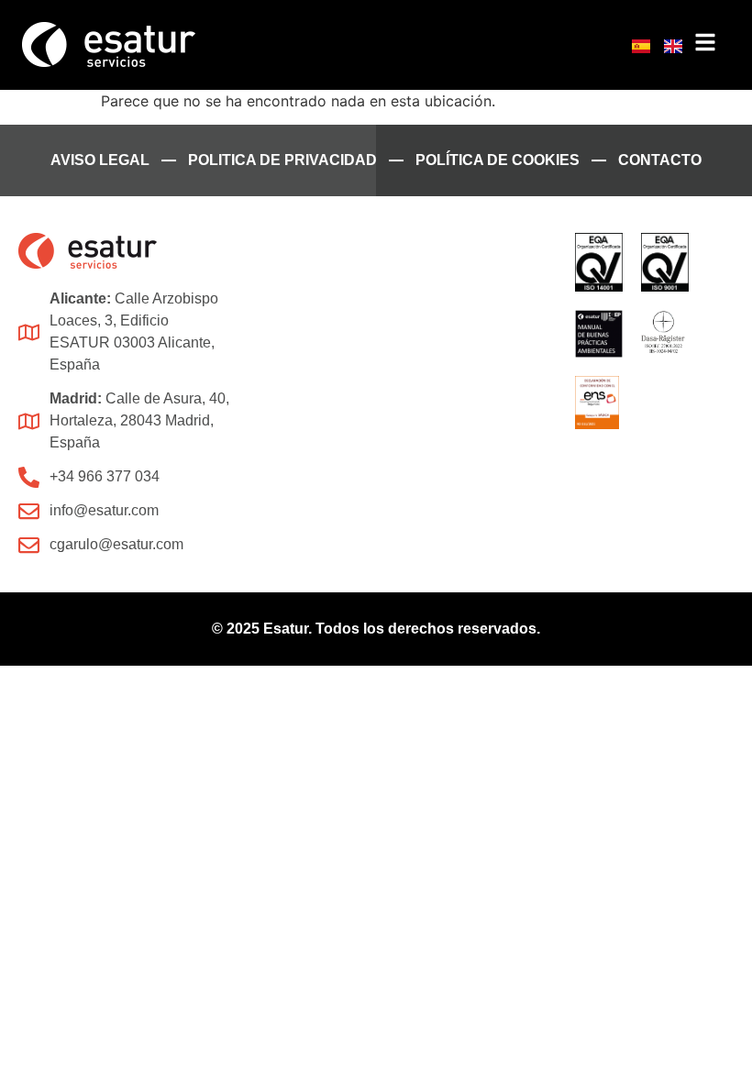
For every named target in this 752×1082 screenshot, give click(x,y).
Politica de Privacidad (282, 160)
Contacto (660, 160)
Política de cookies (497, 160)
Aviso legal (99, 160)
